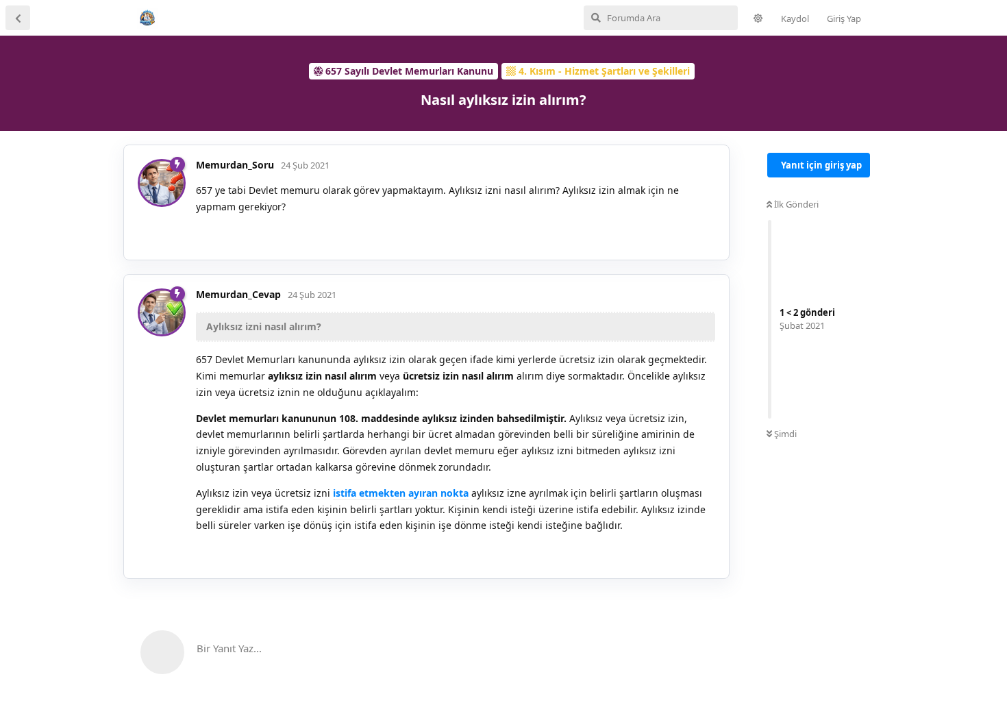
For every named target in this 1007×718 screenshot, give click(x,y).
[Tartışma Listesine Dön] (17, 17)
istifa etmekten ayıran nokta (401, 492)
